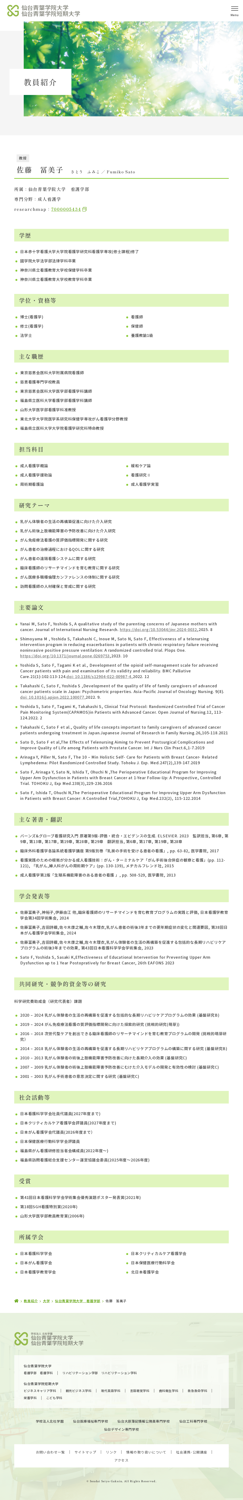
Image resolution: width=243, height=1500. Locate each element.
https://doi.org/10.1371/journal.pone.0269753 (65, 656)
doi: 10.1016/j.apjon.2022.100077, (53, 697)
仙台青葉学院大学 (38, 1366)
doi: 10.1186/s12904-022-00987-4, (99, 676)
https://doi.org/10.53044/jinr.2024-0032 (158, 629)
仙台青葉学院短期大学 (41, 1383)
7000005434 (66, 209)
